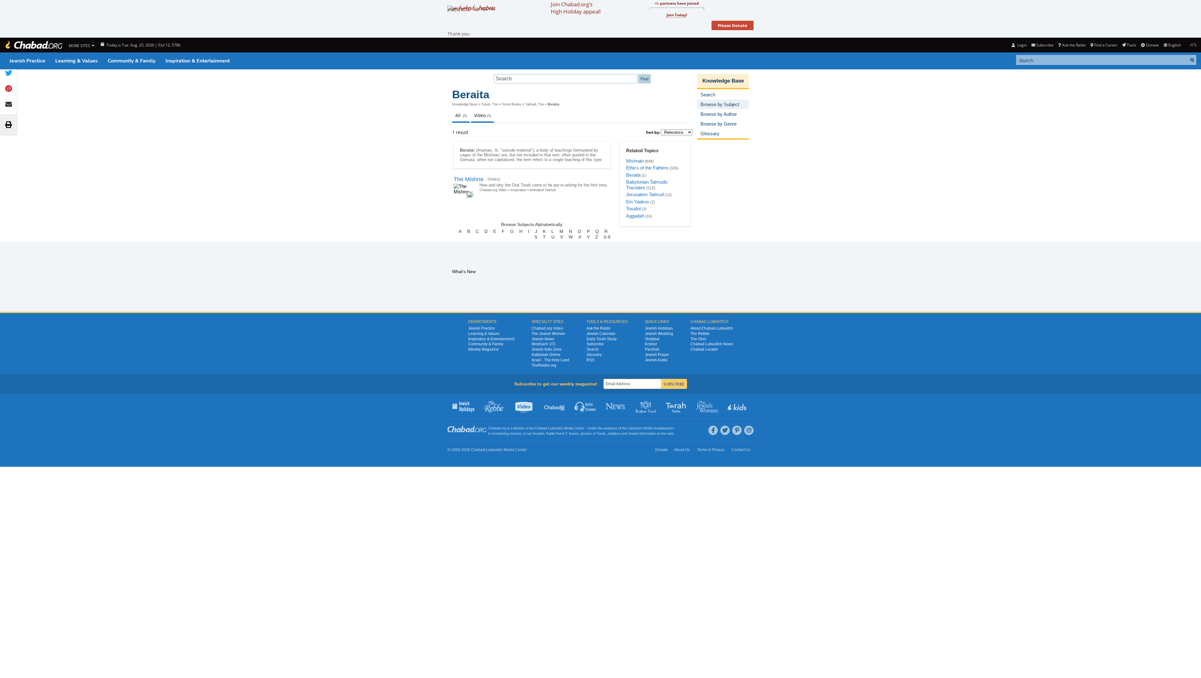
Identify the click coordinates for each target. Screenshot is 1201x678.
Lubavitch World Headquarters (651, 428)
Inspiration (518, 190)
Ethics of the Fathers (647, 167)
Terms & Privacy (710, 450)
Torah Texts (676, 406)
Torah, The (489, 104)
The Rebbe (700, 333)
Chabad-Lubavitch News (711, 344)
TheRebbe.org (544, 365)
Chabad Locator (704, 349)
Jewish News (543, 339)
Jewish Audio (656, 360)
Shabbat (652, 339)
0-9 (607, 236)
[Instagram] (749, 430)
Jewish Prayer (657, 354)
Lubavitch (555, 428)
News (615, 406)
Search (593, 349)
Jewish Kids (737, 406)
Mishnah (635, 161)
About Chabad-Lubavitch (711, 328)
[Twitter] (725, 430)
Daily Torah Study (602, 339)
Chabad (541, 428)
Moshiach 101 (544, 344)
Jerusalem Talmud (645, 194)
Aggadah (635, 215)
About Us (682, 450)
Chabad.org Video (493, 190)
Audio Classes (585, 406)
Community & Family (131, 60)
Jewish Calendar (601, 333)
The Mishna (468, 179)
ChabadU (555, 406)
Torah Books (511, 104)
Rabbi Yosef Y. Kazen (562, 433)
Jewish (633, 433)
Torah (601, 433)
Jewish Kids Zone (547, 349)
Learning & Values (76, 60)
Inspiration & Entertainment (197, 60)
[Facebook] (713, 430)
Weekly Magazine (483, 349)
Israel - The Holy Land (550, 360)
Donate (1152, 45)
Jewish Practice (27, 60)
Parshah (652, 349)
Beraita (633, 175)
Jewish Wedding (659, 333)
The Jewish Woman (548, 333)
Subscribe (595, 344)
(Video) (494, 179)
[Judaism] (33, 45)
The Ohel (698, 339)
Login (1021, 45)
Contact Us (741, 450)
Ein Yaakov (637, 201)
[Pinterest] (737, 430)
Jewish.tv (524, 406)
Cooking (646, 406)
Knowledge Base (465, 104)
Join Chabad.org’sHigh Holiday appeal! (576, 8)
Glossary (594, 354)
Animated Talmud (543, 190)
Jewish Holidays (659, 328)
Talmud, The (534, 104)
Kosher (651, 344)
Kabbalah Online (546, 354)
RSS (590, 360)
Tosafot (633, 208)
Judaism (613, 433)
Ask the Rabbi (1073, 45)
